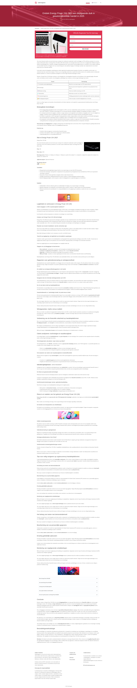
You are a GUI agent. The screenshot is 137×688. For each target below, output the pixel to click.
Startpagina (37, 28)
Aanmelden (88, 2)
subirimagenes (41, 2)
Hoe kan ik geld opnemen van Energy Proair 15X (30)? (49, 594)
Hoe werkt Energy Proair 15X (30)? (45, 582)
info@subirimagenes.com (90, 665)
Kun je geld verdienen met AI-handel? (46, 590)
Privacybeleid (72, 659)
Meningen (71, 657)
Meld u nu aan (85, 48)
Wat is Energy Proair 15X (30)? (44, 578)
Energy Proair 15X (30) (47, 109)
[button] (100, 2)
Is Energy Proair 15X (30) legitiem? (45, 586)
